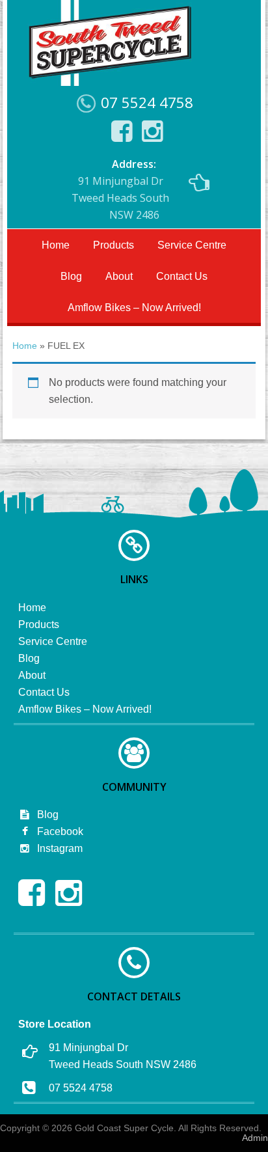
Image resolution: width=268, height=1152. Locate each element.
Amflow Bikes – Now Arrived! (134, 307)
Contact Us (182, 276)
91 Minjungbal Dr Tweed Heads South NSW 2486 (120, 189)
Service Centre (191, 245)
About (119, 276)
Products (113, 245)
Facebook (58, 831)
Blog (71, 276)
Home (56, 245)
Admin (255, 1137)
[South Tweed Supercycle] (110, 82)
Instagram (58, 848)
